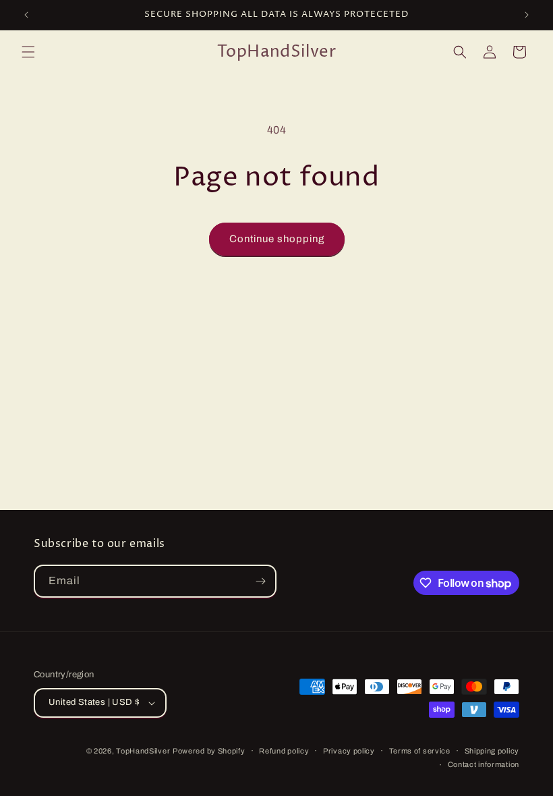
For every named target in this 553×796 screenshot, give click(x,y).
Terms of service (419, 751)
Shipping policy (492, 751)
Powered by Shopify (209, 751)
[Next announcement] (527, 15)
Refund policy (284, 751)
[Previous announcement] (26, 15)
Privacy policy (349, 751)
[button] (28, 52)
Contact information (483, 764)
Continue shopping (276, 238)
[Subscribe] (260, 581)
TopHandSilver (143, 751)
